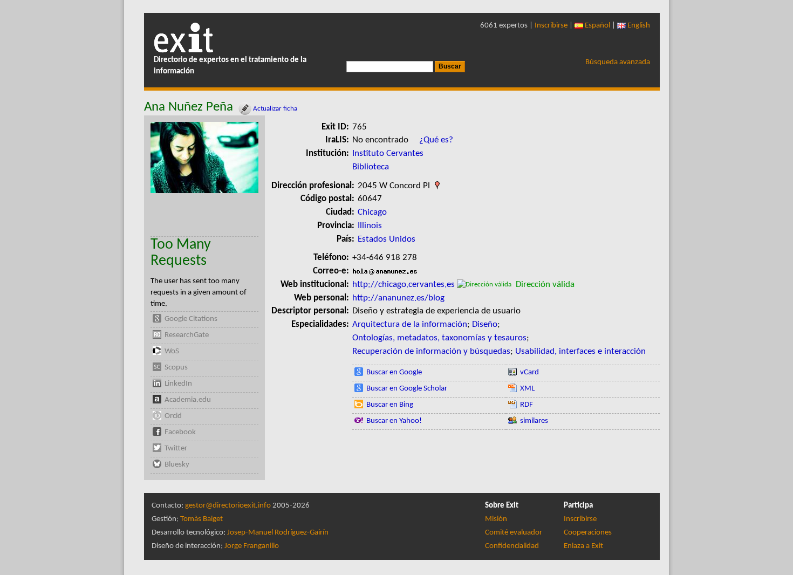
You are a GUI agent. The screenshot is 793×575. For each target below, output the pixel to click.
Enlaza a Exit (583, 546)
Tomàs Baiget (201, 519)
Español (596, 26)
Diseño (484, 324)
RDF (526, 405)
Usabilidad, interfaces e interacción (580, 351)
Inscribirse (551, 26)
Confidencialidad (512, 546)
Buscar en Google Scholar (406, 389)
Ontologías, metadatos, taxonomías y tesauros (439, 338)
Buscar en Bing (389, 405)
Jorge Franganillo (251, 546)
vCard (529, 372)
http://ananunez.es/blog (398, 298)
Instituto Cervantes (387, 153)
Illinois (370, 225)
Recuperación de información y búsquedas (431, 351)
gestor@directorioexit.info (228, 506)
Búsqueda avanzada (617, 62)
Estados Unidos (386, 239)
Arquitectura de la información (409, 324)
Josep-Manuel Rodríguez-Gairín (278, 533)
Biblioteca (370, 167)
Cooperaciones (588, 533)
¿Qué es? (436, 140)
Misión (496, 519)
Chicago (372, 212)
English (638, 26)
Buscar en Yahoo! (394, 421)
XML (527, 389)
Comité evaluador (513, 533)
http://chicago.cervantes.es (403, 284)
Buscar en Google (394, 372)
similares (534, 421)
